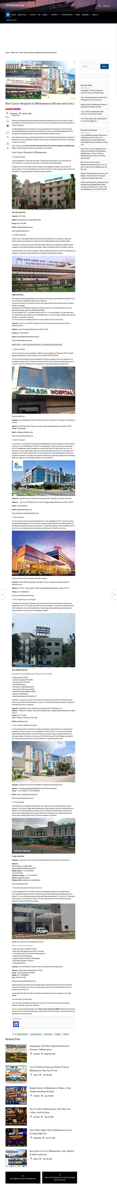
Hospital (57, 1034)
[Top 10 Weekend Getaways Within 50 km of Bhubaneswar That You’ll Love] (16, 1074)
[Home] (7, 14)
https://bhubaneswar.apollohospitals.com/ (25, 513)
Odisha (44, 15)
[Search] (99, 6)
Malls (78, 15)
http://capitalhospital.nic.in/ (21, 231)
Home (13, 15)
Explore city (22, 15)
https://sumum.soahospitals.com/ (23, 798)
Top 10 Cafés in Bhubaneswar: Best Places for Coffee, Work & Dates (92, 113)
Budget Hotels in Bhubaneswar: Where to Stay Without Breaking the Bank (94, 106)
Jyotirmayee (13, 113)
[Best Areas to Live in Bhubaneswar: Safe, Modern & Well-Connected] (16, 1158)
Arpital (36, 1075)
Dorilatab (37, 1096)
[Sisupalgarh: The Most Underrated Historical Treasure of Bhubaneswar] (16, 1053)
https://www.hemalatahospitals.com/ (24, 981)
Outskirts (54, 15)
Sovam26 (37, 1054)
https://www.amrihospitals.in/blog (23, 595)
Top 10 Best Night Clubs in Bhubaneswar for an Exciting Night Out (94, 120)
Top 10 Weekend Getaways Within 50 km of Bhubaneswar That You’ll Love (94, 99)
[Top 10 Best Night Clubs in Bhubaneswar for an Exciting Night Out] (16, 1137)
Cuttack (33, 15)
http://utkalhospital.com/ (20, 884)
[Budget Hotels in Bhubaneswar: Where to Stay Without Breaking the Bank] (16, 1095)
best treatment (22, 1034)
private (66, 1034)
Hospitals (85, 15)
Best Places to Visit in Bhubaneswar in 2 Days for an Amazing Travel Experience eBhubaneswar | (94, 151)
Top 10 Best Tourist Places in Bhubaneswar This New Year (94, 167)
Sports (94, 15)
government (48, 1034)
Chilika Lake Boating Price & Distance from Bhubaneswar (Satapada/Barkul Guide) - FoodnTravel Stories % (94, 184)
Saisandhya (37, 1138)
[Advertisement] (58, 36)
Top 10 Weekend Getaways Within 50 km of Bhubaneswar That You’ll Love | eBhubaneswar (94, 137)
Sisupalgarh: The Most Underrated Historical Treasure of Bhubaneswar (92, 92)
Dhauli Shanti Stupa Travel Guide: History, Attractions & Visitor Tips (94, 142)
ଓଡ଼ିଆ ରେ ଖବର (11, 20)
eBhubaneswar (14, 5)
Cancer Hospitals (36, 1034)
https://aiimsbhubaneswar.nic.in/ (22, 340)
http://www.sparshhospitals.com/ (22, 436)
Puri (39, 15)
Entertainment (67, 15)
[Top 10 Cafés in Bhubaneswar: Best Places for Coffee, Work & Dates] (16, 1116)
